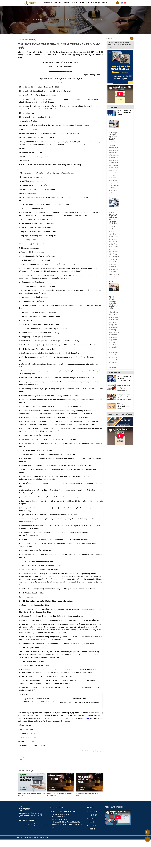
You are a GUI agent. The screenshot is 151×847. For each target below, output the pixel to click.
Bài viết (92, 822)
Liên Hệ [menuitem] (104, 2)
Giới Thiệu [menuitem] (57, 2)
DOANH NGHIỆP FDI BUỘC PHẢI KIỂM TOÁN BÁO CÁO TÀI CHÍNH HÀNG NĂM (113, 218)
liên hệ (86, 718)
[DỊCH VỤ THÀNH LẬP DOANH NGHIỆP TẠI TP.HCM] (111, 113)
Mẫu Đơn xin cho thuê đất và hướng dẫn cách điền (59, 794)
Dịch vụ (92, 818)
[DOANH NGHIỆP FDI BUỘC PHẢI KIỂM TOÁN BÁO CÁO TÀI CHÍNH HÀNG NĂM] (114, 203)
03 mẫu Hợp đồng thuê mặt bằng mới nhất (88, 794)
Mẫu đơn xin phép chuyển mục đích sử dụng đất (31, 794)
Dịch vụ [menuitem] (66, 2)
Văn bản (92, 825)
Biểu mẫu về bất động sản (57, 19)
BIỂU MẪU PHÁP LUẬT (40, 19)
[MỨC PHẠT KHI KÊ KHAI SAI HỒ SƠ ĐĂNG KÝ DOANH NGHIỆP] (114, 123)
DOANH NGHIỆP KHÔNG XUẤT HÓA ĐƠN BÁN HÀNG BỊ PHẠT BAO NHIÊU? (113, 302)
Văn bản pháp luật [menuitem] (93, 2)
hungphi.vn (29, 741)
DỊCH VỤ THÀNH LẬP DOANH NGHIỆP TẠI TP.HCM (124, 112)
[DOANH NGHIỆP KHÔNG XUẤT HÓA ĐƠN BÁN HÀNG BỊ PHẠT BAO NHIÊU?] (114, 287)
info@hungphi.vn (29, 737)
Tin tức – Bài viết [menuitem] (78, 2)
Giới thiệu (93, 815)
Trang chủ (27, 19)
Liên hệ (92, 829)
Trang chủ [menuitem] (48, 2)
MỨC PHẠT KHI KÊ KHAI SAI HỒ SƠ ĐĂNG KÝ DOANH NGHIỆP (113, 137)
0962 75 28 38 (32, 733)
